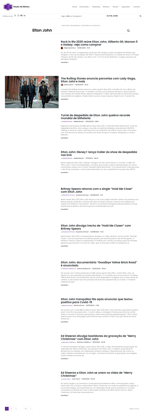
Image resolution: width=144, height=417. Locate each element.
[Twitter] (15, 16)
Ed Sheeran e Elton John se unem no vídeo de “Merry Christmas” (96, 374)
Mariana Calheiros (84, 342)
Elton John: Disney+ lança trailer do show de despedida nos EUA (99, 153)
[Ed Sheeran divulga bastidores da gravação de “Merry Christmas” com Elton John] (32, 349)
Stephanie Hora (70, 48)
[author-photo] (62, 48)
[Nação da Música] (16, 6)
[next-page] (31, 409)
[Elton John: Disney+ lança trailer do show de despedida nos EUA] (32, 165)
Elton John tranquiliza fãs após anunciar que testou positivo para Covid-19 (97, 300)
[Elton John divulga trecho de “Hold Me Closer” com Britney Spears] (32, 239)
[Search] (140, 16)
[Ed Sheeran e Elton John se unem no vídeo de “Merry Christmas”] (32, 386)
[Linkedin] (25, 16)
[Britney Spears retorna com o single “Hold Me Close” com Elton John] (32, 202)
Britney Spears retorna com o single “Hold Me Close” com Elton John (97, 190)
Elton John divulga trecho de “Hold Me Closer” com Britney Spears (96, 227)
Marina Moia (68, 85)
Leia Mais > (65, 62)
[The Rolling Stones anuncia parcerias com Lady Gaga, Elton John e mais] (32, 92)
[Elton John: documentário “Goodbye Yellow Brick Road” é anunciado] (32, 276)
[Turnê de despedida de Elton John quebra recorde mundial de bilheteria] (32, 129)
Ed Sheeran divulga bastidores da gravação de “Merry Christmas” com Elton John (98, 337)
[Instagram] (18, 16)
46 (26, 409)
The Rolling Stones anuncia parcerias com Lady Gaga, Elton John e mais (98, 80)
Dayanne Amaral (82, 195)
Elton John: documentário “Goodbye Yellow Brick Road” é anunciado (99, 264)
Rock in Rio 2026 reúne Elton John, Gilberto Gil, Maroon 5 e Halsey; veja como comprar (99, 43)
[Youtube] (21, 16)
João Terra (76, 379)
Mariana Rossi (79, 305)
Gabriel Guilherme (83, 269)
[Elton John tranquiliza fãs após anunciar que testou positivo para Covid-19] (32, 313)
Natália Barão (79, 121)
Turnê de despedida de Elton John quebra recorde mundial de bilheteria (95, 116)
